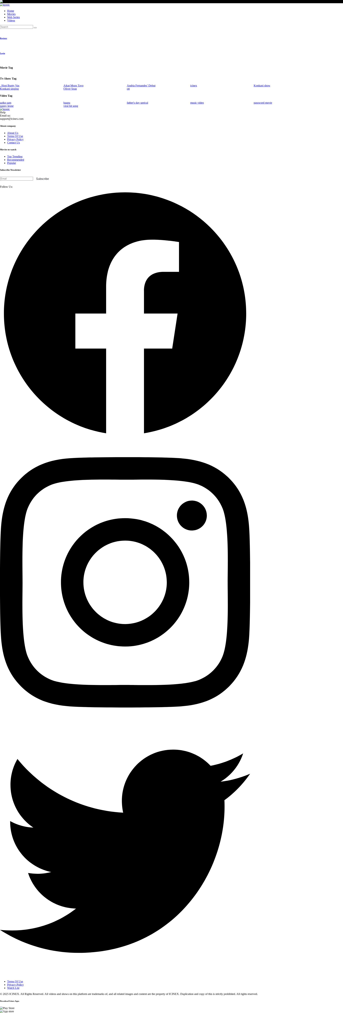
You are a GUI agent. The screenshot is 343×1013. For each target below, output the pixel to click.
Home (10, 10)
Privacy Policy (15, 139)
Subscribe (42, 178)
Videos (11, 20)
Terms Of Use (15, 136)
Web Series (13, 17)
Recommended (15, 159)
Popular (11, 162)
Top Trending (15, 156)
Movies (11, 14)
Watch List (13, 987)
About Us (12, 132)
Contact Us (13, 142)
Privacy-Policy (15, 984)
